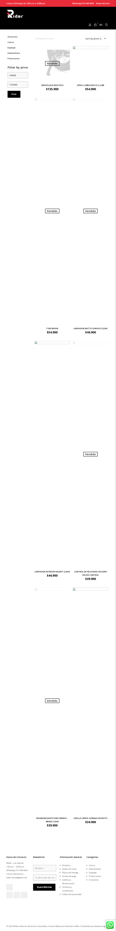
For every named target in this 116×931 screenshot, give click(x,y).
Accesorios (13, 36)
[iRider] (14, 14)
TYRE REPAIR (52, 328)
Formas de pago (69, 876)
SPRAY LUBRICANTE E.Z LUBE (90, 85)
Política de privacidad (71, 894)
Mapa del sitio (103, 3)
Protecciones (14, 58)
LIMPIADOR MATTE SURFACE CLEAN (90, 328)
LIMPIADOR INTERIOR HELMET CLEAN (52, 571)
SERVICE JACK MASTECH (52, 85)
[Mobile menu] (8, 25)
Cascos (11, 42)
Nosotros (66, 865)
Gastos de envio (69, 869)
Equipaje (12, 47)
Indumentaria (14, 53)
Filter (14, 94)
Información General (71, 857)
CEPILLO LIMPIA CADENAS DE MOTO (90, 818)
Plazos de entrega (70, 872)
